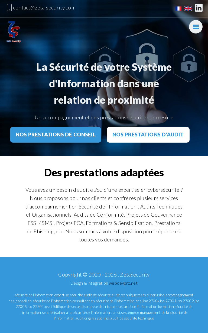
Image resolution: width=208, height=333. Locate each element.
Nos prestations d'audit (148, 134)
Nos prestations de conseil (56, 134)
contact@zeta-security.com (44, 7)
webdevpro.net (123, 283)
